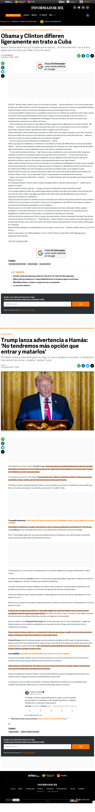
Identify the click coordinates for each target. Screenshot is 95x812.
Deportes (40, 788)
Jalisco (26, 15)
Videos (44, 15)
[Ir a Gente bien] (62, 774)
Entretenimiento (61, 788)
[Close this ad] (93, 802)
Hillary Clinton (45, 264)
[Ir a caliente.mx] (61, 1)
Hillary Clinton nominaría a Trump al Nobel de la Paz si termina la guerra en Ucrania (45, 279)
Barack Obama (32, 264)
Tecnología (49, 788)
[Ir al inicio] (28, 7)
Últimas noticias (13, 15)
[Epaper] (71, 1)
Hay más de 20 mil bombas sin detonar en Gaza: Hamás (44, 654)
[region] (47, 808)
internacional (30, 788)
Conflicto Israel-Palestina (30, 732)
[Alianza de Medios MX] (74, 799)
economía (81, 788)
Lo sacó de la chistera (21, 286)
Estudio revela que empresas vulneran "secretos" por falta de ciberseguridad (43, 276)
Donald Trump (13, 732)
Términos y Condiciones (28, 310)
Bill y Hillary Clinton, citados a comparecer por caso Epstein (36, 282)
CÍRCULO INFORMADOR (52, 21)
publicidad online (53, 791)
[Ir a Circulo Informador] (19, 1)
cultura (72, 788)
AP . (4, 365)
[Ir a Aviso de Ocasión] (34, 774)
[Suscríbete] (84, 1)
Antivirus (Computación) (17, 264)
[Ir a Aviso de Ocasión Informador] (9, 1)
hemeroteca (40, 791)
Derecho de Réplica (46, 803)
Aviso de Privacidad (36, 803)
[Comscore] (84, 799)
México (34, 15)
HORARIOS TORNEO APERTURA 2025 (23, 21)
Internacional (6, 30)
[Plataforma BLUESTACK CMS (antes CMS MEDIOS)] (16, 799)
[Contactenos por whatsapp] (87, 7)
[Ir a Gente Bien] (30, 1)
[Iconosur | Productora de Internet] (9, 799)
